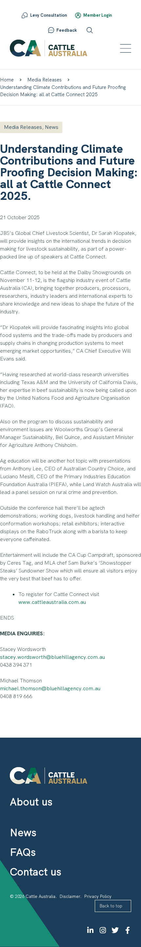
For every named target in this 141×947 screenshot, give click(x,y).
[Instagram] (102, 930)
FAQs (23, 852)
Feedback (66, 30)
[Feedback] (51, 30)
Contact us (35, 872)
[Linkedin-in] (90, 930)
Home (7, 80)
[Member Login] (78, 15)
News (51, 127)
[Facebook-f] (127, 930)
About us (31, 802)
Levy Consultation (48, 15)
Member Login (97, 15)
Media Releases (44, 80)
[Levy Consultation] (24, 15)
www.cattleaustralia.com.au (52, 602)
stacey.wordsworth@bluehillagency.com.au (52, 657)
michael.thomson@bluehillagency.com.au (50, 688)
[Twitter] (115, 930)
